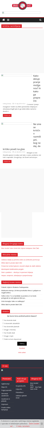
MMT (32, 387)
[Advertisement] (22, 51)
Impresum (4, 404)
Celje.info (19, 389)
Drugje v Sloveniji (10, 330)
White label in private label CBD (11, 263)
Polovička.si (19, 392)
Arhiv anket (22, 352)
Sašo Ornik (13, 248)
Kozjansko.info (21, 386)
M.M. (19, 248)
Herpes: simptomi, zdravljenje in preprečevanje (16, 275)
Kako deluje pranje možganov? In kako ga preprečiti (37, 88)
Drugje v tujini (8, 336)
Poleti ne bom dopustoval (12, 339)
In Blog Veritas (7, 104)
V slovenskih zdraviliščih (12, 323)
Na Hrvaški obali (9, 333)
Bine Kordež (5, 248)
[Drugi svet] (22, 2)
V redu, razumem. (23, 426)
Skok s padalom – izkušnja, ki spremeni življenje (17, 272)
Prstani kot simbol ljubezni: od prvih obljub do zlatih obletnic (21, 266)
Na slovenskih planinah (11, 327)
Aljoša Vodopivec (26, 248)
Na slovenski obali (10, 320)
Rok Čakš (36, 248)
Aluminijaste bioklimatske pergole (12, 269)
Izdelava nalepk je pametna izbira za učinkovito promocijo (20, 260)
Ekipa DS (4, 387)
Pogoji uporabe (6, 390)
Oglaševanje (5, 384)
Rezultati (22, 348)
